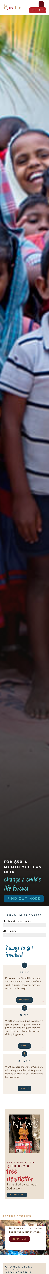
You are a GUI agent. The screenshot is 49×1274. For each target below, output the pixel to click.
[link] (24, 460)
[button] (12, 7)
